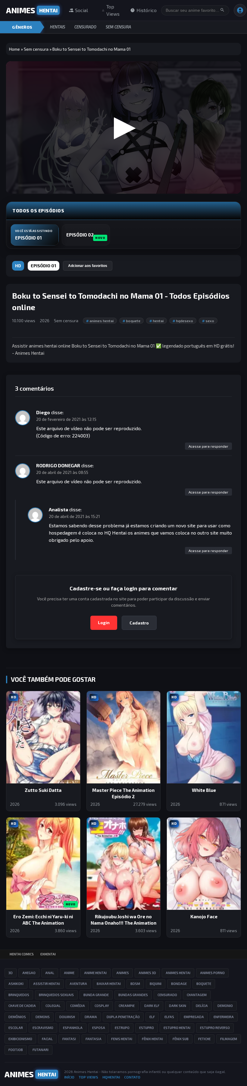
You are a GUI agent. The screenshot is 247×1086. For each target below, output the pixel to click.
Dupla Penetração (123, 1017)
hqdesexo (183, 321)
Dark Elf (151, 1006)
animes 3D (147, 973)
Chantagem (197, 995)
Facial (47, 1039)
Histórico (146, 10)
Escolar (15, 1028)
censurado (167, 995)
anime (69, 973)
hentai (156, 321)
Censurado (85, 26)
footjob (15, 1050)
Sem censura (118, 26)
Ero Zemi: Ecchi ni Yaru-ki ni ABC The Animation (43, 920)
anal (49, 973)
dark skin (177, 1006)
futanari (40, 1050)
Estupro (146, 1028)
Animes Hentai (86, 1071)
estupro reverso (215, 1028)
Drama (91, 1017)
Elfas (169, 1017)
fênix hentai (152, 1039)
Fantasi (69, 1039)
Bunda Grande (96, 995)
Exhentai (48, 954)
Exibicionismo (20, 1039)
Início (69, 1077)
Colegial (53, 1006)
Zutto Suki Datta (43, 790)
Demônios (17, 1017)
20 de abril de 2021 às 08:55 (62, 472)
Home (14, 49)
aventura (78, 984)
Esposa (98, 1028)
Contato (132, 1077)
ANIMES (31, 10)
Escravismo (43, 1028)
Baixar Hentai (109, 984)
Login (104, 622)
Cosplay (102, 1006)
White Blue (204, 790)
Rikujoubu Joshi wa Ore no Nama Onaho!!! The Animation (123, 920)
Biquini (155, 984)
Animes (122, 973)
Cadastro (139, 622)
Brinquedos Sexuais (56, 995)
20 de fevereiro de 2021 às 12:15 (66, 419)
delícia (202, 1006)
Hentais (57, 26)
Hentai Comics (22, 954)
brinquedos (18, 995)
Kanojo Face (203, 916)
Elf (152, 1017)
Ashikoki (15, 984)
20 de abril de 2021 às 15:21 (74, 516)
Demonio (225, 1006)
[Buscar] (222, 10)
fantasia (94, 1039)
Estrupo (122, 1028)
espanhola (73, 1028)
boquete (131, 321)
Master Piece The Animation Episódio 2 (123, 793)
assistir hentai (46, 984)
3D (10, 973)
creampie (127, 1006)
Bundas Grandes (133, 995)
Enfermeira (224, 1017)
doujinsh (67, 1017)
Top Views (113, 10)
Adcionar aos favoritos (87, 266)
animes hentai (100, 321)
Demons (43, 1017)
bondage (179, 984)
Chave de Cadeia (22, 1006)
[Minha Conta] (240, 10)
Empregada (194, 1017)
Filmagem (228, 1039)
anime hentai (95, 973)
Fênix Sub (181, 1039)
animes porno (212, 973)
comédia (77, 1006)
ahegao (29, 973)
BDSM (135, 984)
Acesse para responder (208, 446)
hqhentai (111, 1077)
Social (81, 10)
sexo (208, 321)
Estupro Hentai (177, 1028)
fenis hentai (121, 1039)
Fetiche (204, 1039)
